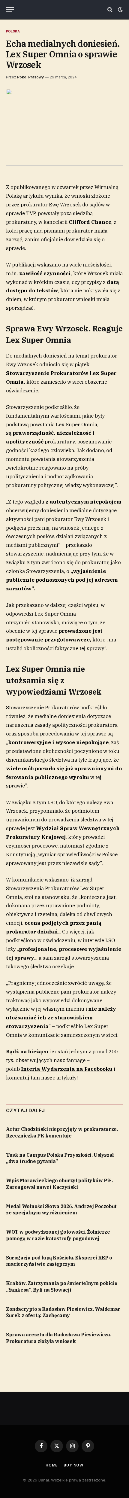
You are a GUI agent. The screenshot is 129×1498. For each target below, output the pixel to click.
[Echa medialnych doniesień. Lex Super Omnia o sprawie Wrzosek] (64, 127)
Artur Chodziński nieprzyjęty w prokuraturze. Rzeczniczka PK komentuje (62, 1132)
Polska (13, 31)
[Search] (110, 10)
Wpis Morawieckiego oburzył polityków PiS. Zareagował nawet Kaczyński (59, 1183)
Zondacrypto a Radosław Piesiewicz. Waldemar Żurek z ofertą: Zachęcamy (63, 1312)
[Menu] (10, 10)
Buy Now (73, 1465)
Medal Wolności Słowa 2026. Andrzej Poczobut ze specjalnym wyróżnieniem (61, 1209)
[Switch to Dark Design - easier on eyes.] (119, 9)
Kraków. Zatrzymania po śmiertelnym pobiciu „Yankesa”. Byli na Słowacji (61, 1286)
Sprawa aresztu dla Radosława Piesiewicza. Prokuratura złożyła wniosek (58, 1338)
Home (52, 1465)
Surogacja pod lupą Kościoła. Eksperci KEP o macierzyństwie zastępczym (59, 1261)
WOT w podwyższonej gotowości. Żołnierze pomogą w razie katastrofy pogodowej (58, 1235)
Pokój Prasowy (30, 77)
